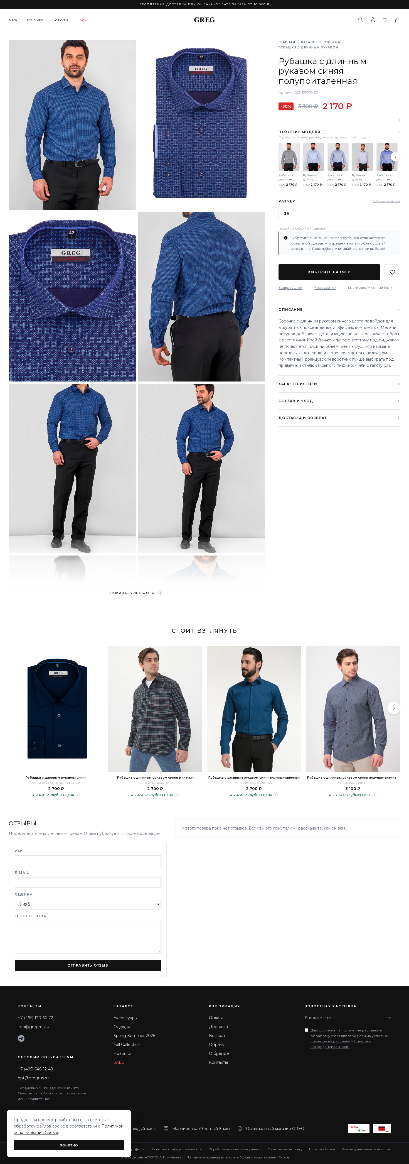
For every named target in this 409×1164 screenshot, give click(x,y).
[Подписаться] (388, 1018)
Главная (287, 42)
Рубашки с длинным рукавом (308, 47)
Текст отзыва (30, 916)
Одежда (332, 42)
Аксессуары (125, 1017)
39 (286, 213)
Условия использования (259, 1157)
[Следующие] (395, 157)
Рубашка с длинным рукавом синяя (56, 777)
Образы (35, 20)
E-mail (22, 872)
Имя (19, 851)
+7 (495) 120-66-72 (35, 1017)
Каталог (62, 20)
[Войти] (373, 20)
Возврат (217, 1035)
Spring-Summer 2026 (134, 1035)
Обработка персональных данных (234, 1149)
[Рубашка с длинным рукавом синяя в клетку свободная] (155, 709)
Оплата (216, 1017)
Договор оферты (132, 1149)
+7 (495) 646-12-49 (35, 1069)
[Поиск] (360, 20)
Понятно (69, 1145)
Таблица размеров (386, 201)
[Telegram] (21, 1038)
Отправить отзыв (88, 965)
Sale (84, 20)
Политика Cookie (322, 1149)
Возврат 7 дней (290, 288)
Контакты (218, 1062)
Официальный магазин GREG (275, 1128)
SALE (119, 1062)
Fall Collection (127, 1044)
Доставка (218, 1026)
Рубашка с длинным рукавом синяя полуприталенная (254, 777)
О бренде (219, 1053)
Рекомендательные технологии (366, 1149)
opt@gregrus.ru (33, 1077)
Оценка (24, 894)
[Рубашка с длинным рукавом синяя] (56, 709)
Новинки (122, 1053)
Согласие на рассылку (285, 1149)
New (13, 20)
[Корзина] (397, 20)
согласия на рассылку (330, 1041)
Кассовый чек (325, 288)
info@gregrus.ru (33, 1026)
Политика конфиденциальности (177, 1149)
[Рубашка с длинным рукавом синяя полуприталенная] (254, 709)
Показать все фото (136, 593)
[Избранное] (385, 20)
